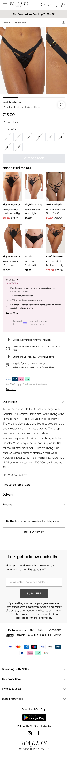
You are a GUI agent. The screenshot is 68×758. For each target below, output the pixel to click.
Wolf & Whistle (12, 102)
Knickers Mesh (20, 23)
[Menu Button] (5, 5)
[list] (34, 62)
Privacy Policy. (45, 617)
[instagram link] (30, 733)
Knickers (6, 23)
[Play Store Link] (34, 717)
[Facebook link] (38, 733)
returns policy (48, 367)
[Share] (63, 23)
